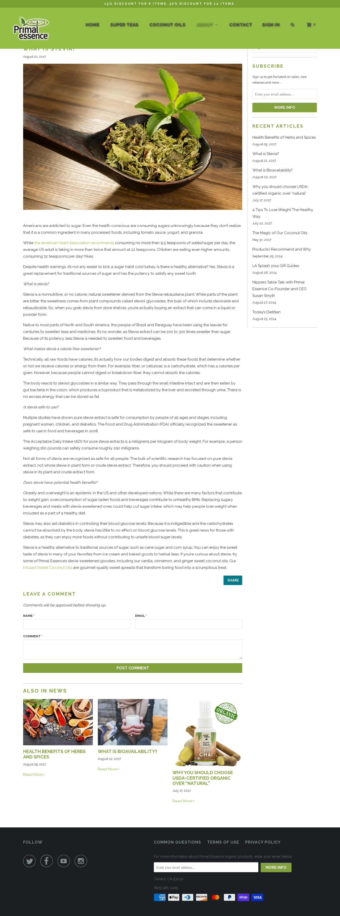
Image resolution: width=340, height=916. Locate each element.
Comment (33, 636)
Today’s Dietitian (266, 312)
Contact (240, 24)
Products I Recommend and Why (281, 249)
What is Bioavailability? (127, 751)
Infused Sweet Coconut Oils (47, 567)
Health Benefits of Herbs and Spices (284, 137)
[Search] (293, 24)
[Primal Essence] (32, 29)
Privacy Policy (263, 842)
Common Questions (177, 842)
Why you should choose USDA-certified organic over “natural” (202, 778)
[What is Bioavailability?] (133, 744)
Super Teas (124, 24)
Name (29, 616)
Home (92, 24)
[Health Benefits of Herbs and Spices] (58, 744)
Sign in (271, 24)
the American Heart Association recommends (74, 243)
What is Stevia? (265, 154)
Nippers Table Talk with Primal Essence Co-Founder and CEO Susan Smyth (279, 289)
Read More (33, 774)
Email (141, 616)
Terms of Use (223, 842)
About (205, 24)
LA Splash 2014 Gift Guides (275, 266)
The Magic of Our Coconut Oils (279, 233)
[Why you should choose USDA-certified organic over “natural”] (207, 765)
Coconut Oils (167, 24)
